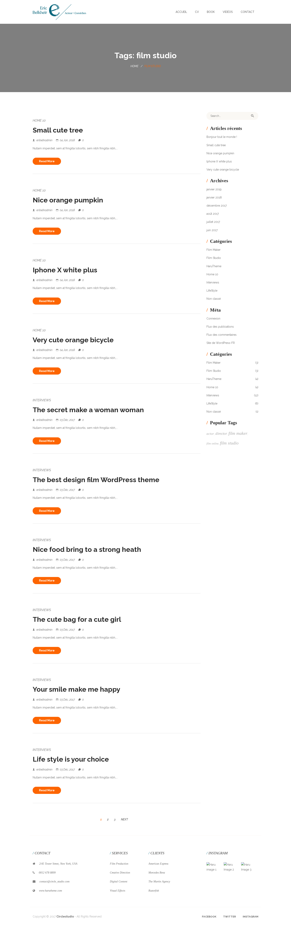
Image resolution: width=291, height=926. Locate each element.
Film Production (119, 863)
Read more (47, 161)
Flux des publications (220, 326)
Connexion (213, 318)
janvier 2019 (214, 189)
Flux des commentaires (221, 334)
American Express (158, 863)
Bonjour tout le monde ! (221, 136)
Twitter (229, 916)
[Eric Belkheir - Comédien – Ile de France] (59, 11)
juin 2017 (212, 230)
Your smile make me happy (76, 689)
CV (197, 11)
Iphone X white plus (65, 270)
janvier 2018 (214, 197)
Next (124, 819)
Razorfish (153, 890)
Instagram (250, 916)
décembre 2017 (216, 205)
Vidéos (228, 11)
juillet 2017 (213, 221)
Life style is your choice (71, 759)
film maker (237, 433)
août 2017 (212, 213)
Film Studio (213, 257)
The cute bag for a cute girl (77, 619)
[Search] (252, 116)
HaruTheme (213, 266)
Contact (247, 11)
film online (212, 443)
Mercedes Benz (156, 872)
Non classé (213, 298)
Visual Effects (117, 890)
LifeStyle (211, 290)
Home (134, 66)
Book (211, 11)
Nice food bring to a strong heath (87, 549)
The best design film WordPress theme (96, 480)
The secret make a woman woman (88, 410)
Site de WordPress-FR (220, 342)
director (221, 433)
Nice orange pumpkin (68, 200)
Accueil (181, 11)
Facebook (209, 916)
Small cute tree (58, 130)
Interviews (42, 400)
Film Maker (213, 249)
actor (210, 434)
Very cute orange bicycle (73, 340)
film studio (229, 443)
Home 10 (39, 120)
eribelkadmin (44, 140)
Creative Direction (120, 872)
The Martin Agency (159, 881)
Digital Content (118, 881)
